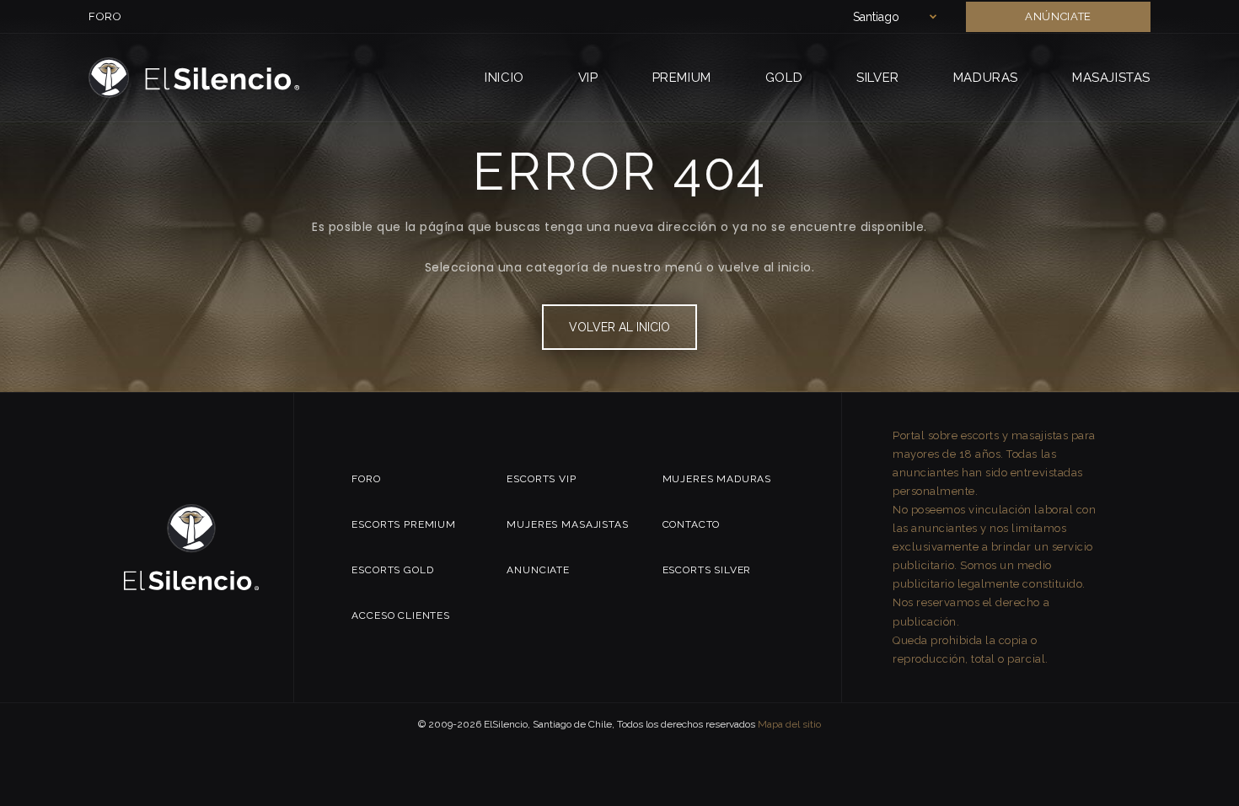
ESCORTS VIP (541, 479)
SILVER (877, 77)
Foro (105, 16)
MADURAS (985, 77)
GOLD (783, 77)
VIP (588, 77)
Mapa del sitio (789, 724)
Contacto (691, 524)
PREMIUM (681, 77)
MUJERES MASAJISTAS (567, 524)
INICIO (504, 77)
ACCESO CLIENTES (400, 615)
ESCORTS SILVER (707, 570)
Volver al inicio (619, 327)
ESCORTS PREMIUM (403, 524)
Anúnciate (1058, 16)
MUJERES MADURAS (717, 479)
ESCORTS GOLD (392, 570)
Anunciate (538, 570)
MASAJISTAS (1111, 77)
